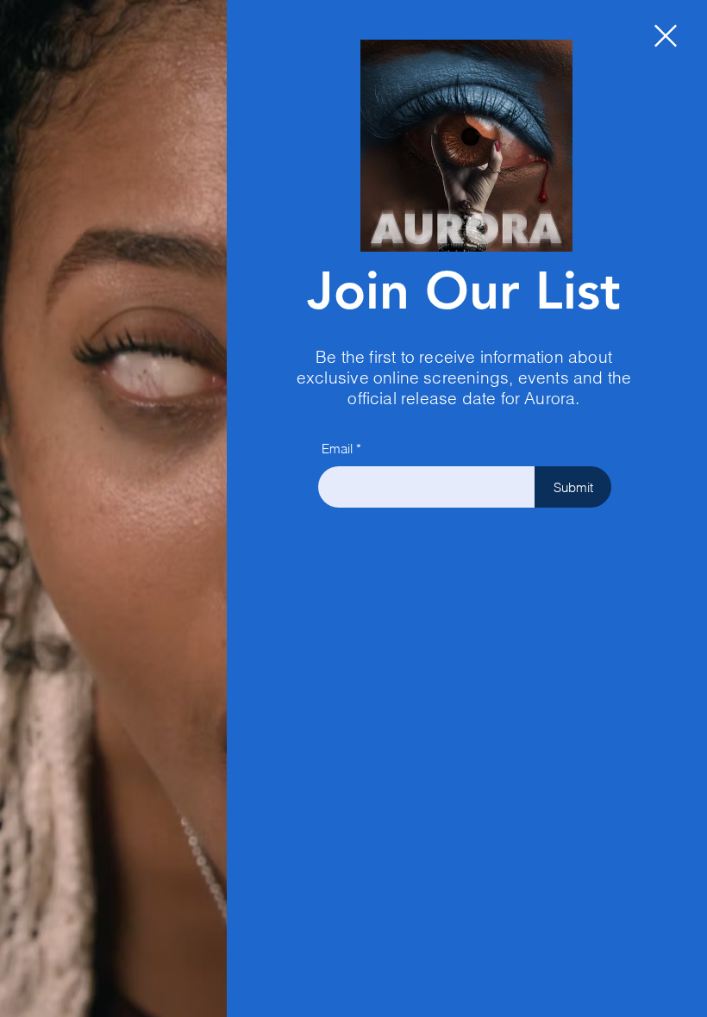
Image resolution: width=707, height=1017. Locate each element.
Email (337, 448)
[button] (665, 35)
